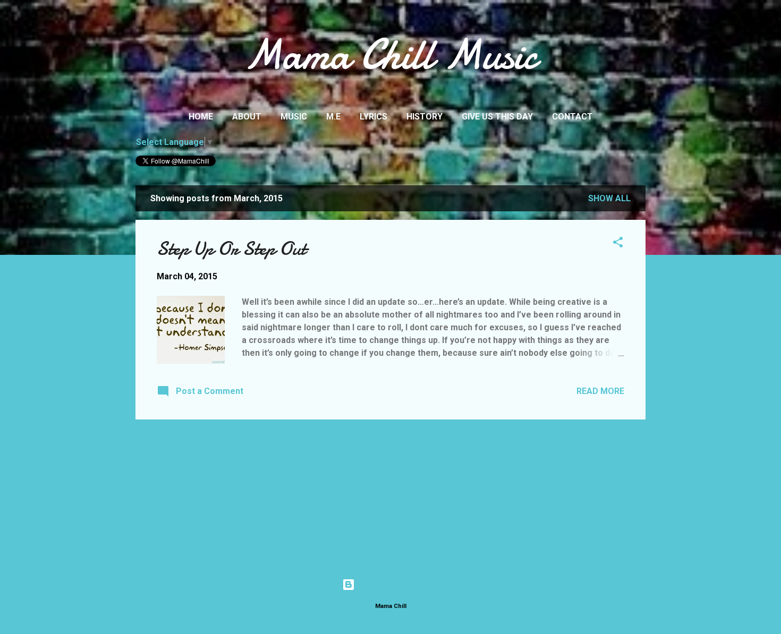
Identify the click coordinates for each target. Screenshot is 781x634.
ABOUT (246, 117)
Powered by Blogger (397, 584)
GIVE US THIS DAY (497, 117)
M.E (333, 117)
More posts (391, 442)
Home (201, 117)
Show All (609, 198)
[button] (618, 244)
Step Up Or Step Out (231, 249)
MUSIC (294, 117)
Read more (600, 391)
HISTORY (424, 117)
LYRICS (373, 117)
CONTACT (572, 117)
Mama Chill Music (390, 54)
